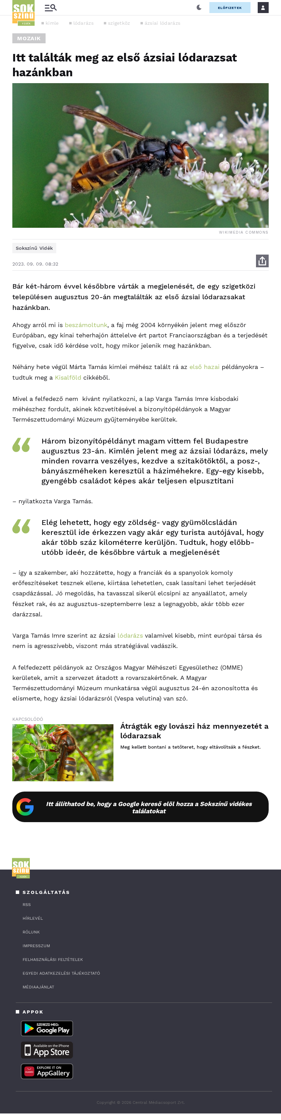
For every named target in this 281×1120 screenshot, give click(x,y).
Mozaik (29, 38)
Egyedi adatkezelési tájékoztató (61, 973)
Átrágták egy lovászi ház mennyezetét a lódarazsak (194, 731)
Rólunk (31, 932)
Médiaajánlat (38, 987)
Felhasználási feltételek (53, 959)
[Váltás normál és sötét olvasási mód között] (199, 7)
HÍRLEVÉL (33, 918)
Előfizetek (230, 8)
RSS (27, 904)
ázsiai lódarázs (163, 23)
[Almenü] (50, 7)
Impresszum (36, 945)
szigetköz (119, 23)
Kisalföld (68, 377)
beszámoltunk (86, 324)
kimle (52, 23)
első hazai (205, 366)
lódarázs (83, 23)
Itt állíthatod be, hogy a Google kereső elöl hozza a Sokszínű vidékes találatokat (149, 807)
